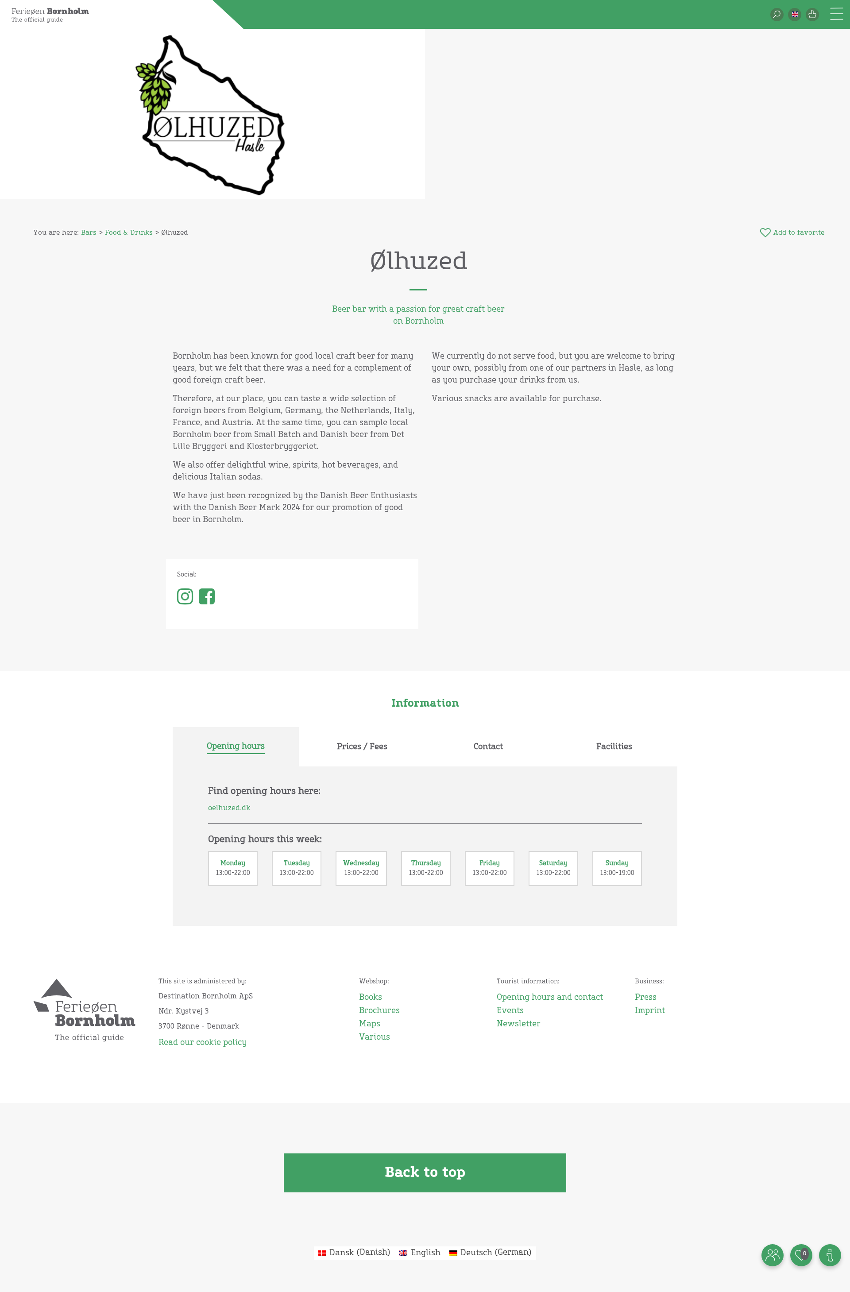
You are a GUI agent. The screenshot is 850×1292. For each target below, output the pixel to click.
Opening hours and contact (550, 998)
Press (646, 998)
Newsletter (519, 1024)
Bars (89, 232)
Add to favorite (798, 232)
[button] (794, 14)
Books (370, 998)
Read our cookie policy (202, 1043)
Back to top (425, 1173)
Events (510, 1011)
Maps (369, 1024)
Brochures (379, 1011)
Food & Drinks (129, 232)
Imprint (650, 1011)
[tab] (236, 747)
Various (374, 1037)
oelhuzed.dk (229, 808)
